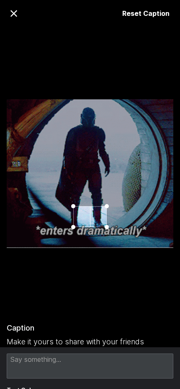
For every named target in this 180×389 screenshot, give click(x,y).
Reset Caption (146, 13)
